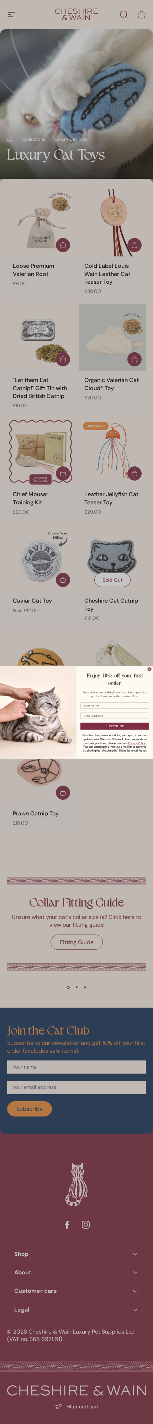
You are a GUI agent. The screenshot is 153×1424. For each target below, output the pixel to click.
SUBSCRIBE (114, 726)
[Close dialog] (150, 669)
